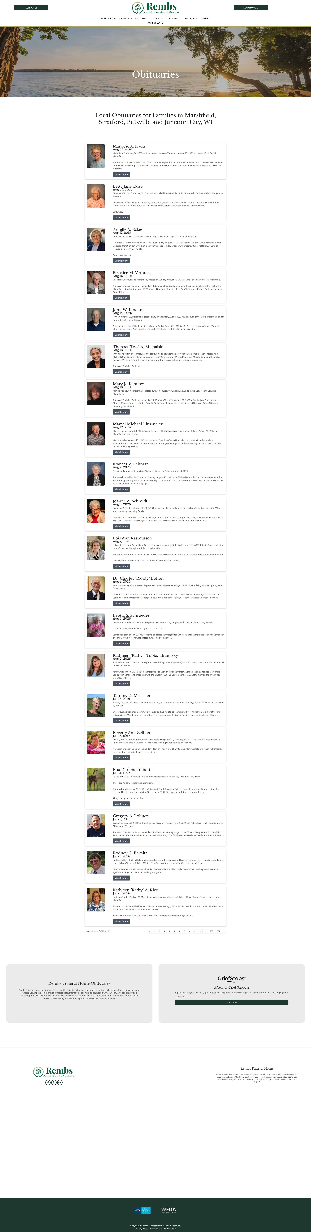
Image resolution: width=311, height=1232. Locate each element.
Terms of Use (156, 1228)
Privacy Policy (141, 1228)
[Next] (224, 931)
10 (200, 931)
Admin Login (170, 1228)
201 (218, 931)
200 (211, 931)
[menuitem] (108, 19)
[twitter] (54, 1083)
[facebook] (48, 1083)
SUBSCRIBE (232, 1002)
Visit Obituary (121, 174)
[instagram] (60, 1083)
